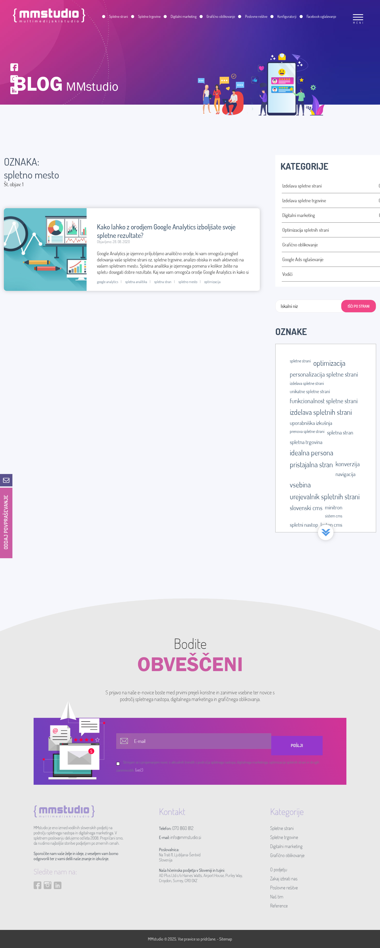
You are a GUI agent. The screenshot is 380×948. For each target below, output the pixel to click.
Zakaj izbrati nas (284, 878)
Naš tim (276, 896)
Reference (279, 905)
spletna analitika (136, 281)
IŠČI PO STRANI (358, 306)
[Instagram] (14, 78)
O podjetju (278, 869)
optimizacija (212, 281)
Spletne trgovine (284, 837)
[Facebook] (14, 66)
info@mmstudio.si (185, 837)
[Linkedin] (14, 89)
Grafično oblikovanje (287, 855)
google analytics (107, 281)
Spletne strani (282, 828)
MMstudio (155, 939)
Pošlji (297, 745)
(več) (139, 770)
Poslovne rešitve (284, 887)
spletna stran (162, 281)
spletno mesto (187, 281)
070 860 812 (182, 828)
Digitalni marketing (286, 846)
